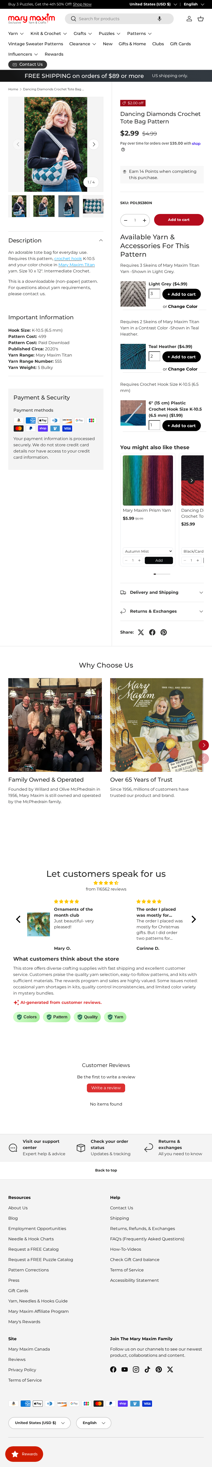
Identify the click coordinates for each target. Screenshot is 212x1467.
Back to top (106, 1170)
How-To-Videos (125, 1249)
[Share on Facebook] (152, 632)
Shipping (119, 1218)
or (180, 306)
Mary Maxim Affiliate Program (38, 1311)
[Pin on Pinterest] (163, 632)
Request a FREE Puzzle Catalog (40, 1259)
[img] (106, 883)
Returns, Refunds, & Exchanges (142, 1228)
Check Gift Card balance (135, 1259)
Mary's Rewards (24, 1321)
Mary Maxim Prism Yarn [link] (147, 510)
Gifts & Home (132, 43)
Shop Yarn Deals (66, 4)
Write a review (106, 1087)
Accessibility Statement (134, 1280)
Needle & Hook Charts (31, 1238)
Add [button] (159, 560)
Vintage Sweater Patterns (35, 43)
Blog (13, 1218)
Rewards (54, 54)
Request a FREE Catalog (33, 1249)
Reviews (17, 1359)
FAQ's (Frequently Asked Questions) (147, 1238)
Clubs (158, 43)
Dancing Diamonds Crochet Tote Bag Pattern (54, 89)
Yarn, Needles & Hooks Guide (38, 1301)
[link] (148, 480)
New (107, 43)
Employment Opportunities (37, 1228)
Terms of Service (127, 1270)
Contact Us (121, 1207)
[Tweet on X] (141, 632)
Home (13, 89)
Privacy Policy (22, 1369)
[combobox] (119, 18)
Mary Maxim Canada (29, 1349)
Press (13, 1280)
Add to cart (179, 219)
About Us (18, 1207)
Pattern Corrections (28, 1270)
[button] (159, 18)
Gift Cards (180, 43)
